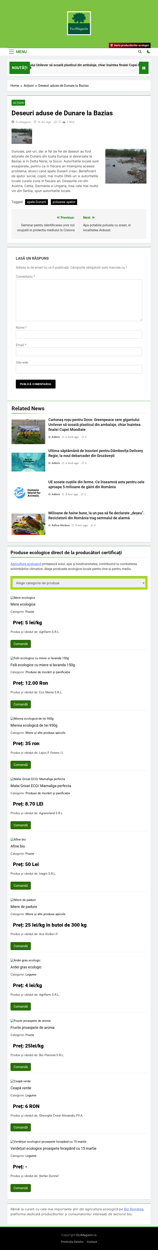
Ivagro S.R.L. (47, 873)
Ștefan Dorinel (49, 1176)
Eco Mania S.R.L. (50, 692)
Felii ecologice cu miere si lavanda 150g (42, 665)
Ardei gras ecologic (26, 967)
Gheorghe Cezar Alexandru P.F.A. (61, 1115)
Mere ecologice (23, 604)
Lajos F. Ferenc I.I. (51, 753)
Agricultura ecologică (25, 564)
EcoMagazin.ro (86, 1235)
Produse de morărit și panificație (48, 672)
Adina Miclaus (61, 525)
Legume (31, 974)
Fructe (30, 612)
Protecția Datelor (72, 1242)
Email (21, 345)
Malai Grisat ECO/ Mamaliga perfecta (40, 786)
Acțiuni (18, 103)
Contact (92, 1242)
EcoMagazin (23, 122)
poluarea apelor (64, 202)
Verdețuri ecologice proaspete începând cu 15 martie (53, 1148)
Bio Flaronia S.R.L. (51, 1055)
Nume (21, 328)
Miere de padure (23, 906)
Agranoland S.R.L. (51, 813)
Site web (22, 362)
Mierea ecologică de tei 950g (33, 725)
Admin (56, 437)
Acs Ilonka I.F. (48, 934)
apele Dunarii (36, 202)
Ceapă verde (20, 1088)
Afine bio (17, 846)
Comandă (21, 644)
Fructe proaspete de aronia (32, 1027)
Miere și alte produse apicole (45, 733)
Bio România (133, 1209)
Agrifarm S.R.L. (49, 632)
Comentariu (25, 277)
